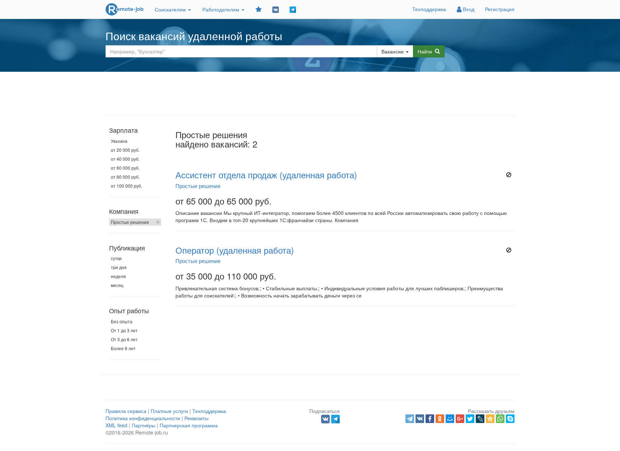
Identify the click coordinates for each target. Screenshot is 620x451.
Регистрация (500, 9)
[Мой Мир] (450, 418)
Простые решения (130, 222)
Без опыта (121, 321)
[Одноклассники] (440, 418)
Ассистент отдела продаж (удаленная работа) (266, 175)
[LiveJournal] (480, 418)
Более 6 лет (123, 348)
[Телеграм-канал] (292, 9)
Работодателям (221, 9)
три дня (119, 267)
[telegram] (409, 418)
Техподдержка (429, 9)
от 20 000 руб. (125, 150)
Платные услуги (169, 410)
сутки (116, 258)
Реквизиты (196, 418)
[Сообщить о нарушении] (509, 175)
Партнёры (143, 425)
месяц (117, 285)
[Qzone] (490, 418)
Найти (426, 51)
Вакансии (392, 51)
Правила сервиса (125, 410)
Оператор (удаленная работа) (234, 250)
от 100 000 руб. (126, 186)
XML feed (116, 425)
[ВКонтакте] (419, 418)
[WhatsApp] (500, 418)
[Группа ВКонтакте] (275, 9)
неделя (118, 276)
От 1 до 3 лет (124, 330)
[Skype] (510, 418)
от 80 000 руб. (125, 177)
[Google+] (460, 418)
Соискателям (171, 9)
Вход (467, 9)
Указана (119, 141)
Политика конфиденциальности (142, 418)
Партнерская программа (189, 425)
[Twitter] (470, 418)
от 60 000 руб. (125, 168)
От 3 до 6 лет (124, 339)
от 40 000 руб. (125, 159)
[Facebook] (430, 418)
